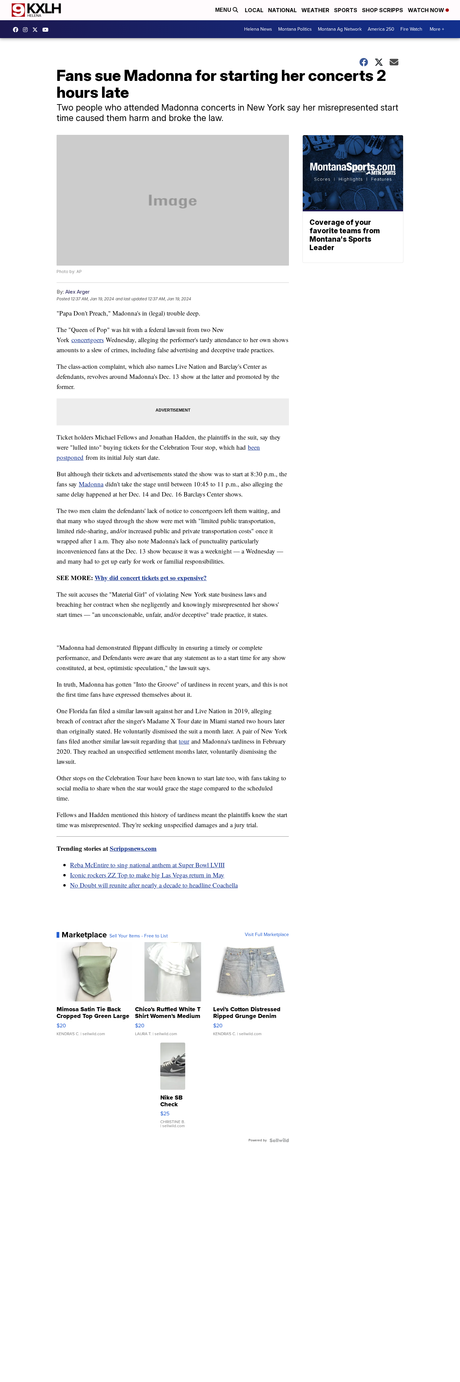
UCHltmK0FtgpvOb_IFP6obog (47, 29)
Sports (345, 10)
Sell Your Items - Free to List (138, 936)
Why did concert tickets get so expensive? (151, 577)
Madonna (91, 484)
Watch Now (427, 10)
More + (437, 29)
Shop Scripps (382, 10)
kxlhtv (17, 29)
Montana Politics (295, 29)
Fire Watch (411, 29)
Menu (224, 10)
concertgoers (87, 339)
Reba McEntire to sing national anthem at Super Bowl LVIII (147, 865)
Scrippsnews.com (133, 848)
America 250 (381, 29)
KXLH (36, 29)
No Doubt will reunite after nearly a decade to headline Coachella (154, 885)
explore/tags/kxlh (27, 29)
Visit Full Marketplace (267, 934)
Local (254, 10)
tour (184, 741)
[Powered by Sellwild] (279, 1140)
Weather (315, 10)
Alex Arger (77, 292)
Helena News (258, 29)
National (282, 10)
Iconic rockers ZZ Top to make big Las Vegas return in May (147, 875)
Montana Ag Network (340, 29)
